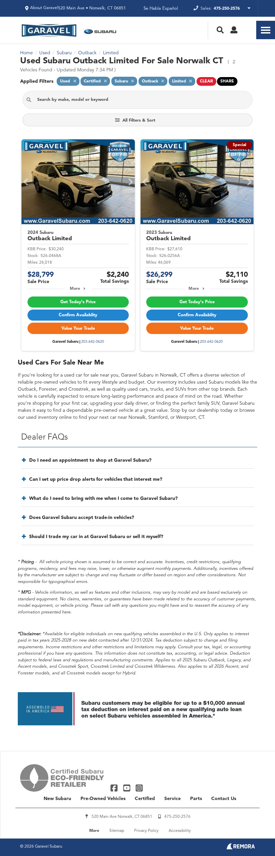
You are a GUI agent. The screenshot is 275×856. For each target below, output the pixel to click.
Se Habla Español (161, 8)
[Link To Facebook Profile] (115, 788)
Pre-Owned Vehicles (102, 798)
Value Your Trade (78, 328)
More (75, 289)
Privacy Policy (146, 831)
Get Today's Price (78, 302)
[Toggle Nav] (265, 30)
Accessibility (180, 831)
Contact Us (223, 798)
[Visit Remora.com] (240, 848)
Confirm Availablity (78, 315)
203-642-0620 (92, 342)
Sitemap (116, 831)
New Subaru (57, 798)
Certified (145, 798)
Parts (196, 798)
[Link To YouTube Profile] (127, 788)
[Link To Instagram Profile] (139, 788)
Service (172, 798)
